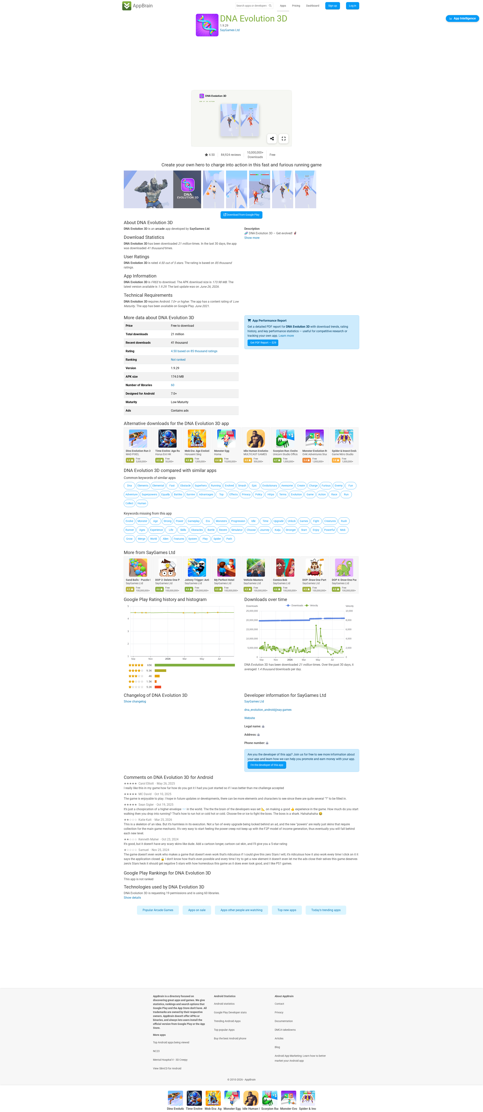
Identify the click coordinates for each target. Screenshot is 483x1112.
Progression (238, 521)
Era (208, 521)
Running (216, 485)
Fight (316, 521)
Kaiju (278, 529)
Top (221, 494)
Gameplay (194, 521)
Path (229, 538)
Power (179, 521)
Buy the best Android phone (230, 1038)
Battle (211, 529)
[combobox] (251, 5)
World (153, 538)
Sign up (332, 5)
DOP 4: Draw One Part (344, 580)
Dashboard (312, 5)
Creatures (330, 521)
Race (334, 494)
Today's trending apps (326, 910)
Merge (141, 538)
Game (310, 494)
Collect (129, 503)
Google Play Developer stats (230, 1012)
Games (304, 521)
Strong (168, 521)
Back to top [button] (473, 1077)
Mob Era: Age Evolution (197, 451)
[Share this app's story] (272, 139)
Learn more (286, 335)
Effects (233, 494)
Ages (142, 529)
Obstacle (185, 485)
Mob (342, 529)
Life (171, 529)
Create (301, 485)
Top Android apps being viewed (171, 1042)
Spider (217, 538)
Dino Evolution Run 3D (138, 451)
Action (322, 494)
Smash (242, 485)
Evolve (129, 521)
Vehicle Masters (253, 580)
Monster (142, 521)
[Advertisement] (237, 63)
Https (271, 494)
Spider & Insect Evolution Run (344, 451)
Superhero (201, 485)
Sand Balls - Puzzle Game (138, 580)
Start (304, 529)
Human (142, 503)
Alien (165, 538)
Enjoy (316, 529)
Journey (264, 529)
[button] (301, 726)
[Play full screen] (283, 139)
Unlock (292, 521)
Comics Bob (280, 580)
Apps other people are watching (241, 910)
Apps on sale (196, 910)
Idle (253, 521)
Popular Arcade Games (158, 910)
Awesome (287, 485)
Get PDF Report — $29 (263, 342)
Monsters (221, 521)
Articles (279, 1038)
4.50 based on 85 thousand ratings (194, 351)
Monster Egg (221, 451)
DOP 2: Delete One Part (167, 580)
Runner (129, 529)
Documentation (284, 1021)
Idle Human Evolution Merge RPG (256, 451)
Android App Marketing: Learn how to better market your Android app (300, 1058)
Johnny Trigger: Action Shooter (197, 580)
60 (172, 385)
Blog (277, 1047)
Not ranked (178, 359)
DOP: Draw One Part (314, 580)
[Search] (270, 6)
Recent (223, 529)
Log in (352, 5)
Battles (178, 494)
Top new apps (287, 910)
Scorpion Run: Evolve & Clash (285, 451)
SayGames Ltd (160, 552)
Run (346, 494)
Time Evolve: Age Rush (167, 451)
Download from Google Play (242, 214)
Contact (279, 1003)
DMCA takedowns (285, 1029)
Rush (344, 521)
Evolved (229, 485)
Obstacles (197, 529)
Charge (313, 485)
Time (265, 521)
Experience (156, 529)
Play (205, 538)
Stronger (291, 529)
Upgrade (279, 521)
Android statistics (224, 1003)
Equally (165, 494)
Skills (183, 529)
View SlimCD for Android (167, 1068)
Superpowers (149, 494)
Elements (143, 485)
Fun (350, 485)
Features (179, 538)
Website (249, 718)
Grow (129, 538)
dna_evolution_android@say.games (267, 710)
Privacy (246, 494)
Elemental (158, 485)
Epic (254, 485)
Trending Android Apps (227, 1021)
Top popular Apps (224, 1029)
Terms (282, 494)
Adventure (131, 494)
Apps (283, 5)
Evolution (296, 494)
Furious (326, 485)
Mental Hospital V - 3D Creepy (170, 1059)
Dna (129, 485)
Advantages (206, 494)
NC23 (156, 1051)
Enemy (339, 485)
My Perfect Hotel (224, 580)
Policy (258, 494)
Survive (190, 494)
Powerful (329, 529)
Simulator (237, 529)
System (192, 538)
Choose (251, 529)
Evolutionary (269, 485)
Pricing (296, 5)
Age (155, 521)
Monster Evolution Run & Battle (314, 451)
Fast (172, 485)
